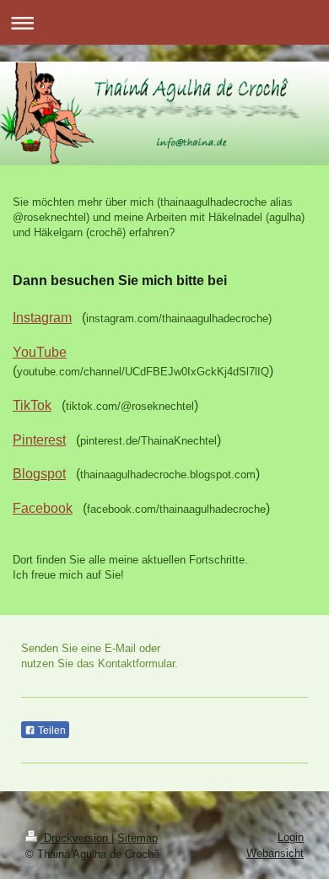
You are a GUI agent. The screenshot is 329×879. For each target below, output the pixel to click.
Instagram (42, 317)
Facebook (43, 508)
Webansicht (275, 853)
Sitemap (137, 838)
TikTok (32, 405)
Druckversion (75, 838)
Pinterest (39, 440)
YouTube (40, 352)
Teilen (50, 730)
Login (291, 837)
